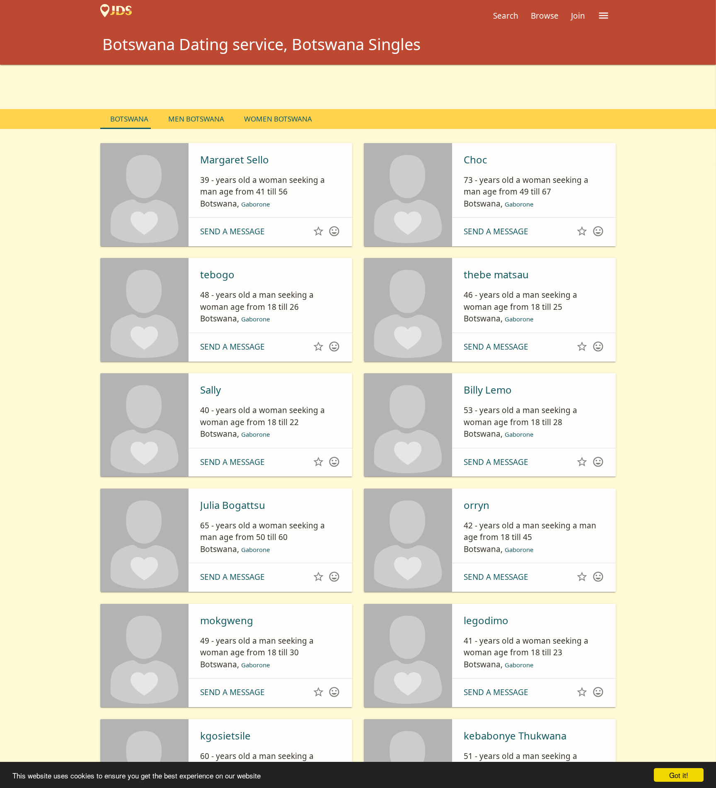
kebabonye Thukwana (515, 735)
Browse (545, 15)
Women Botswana (278, 119)
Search (505, 15)
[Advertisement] (358, 87)
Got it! (678, 775)
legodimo (486, 620)
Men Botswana (196, 119)
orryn (476, 505)
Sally (210, 389)
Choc (475, 159)
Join (578, 15)
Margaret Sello (234, 159)
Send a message (232, 231)
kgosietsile (225, 735)
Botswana (129, 119)
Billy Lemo (488, 389)
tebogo (217, 274)
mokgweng (226, 620)
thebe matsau (496, 274)
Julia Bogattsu (232, 505)
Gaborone (260, 203)
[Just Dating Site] (116, 16)
